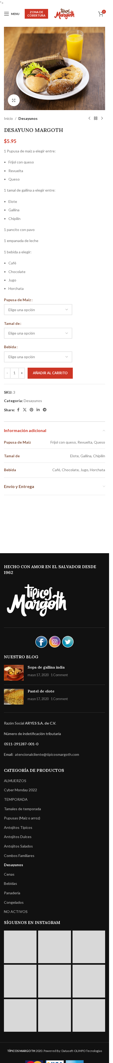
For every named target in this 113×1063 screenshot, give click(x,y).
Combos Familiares (19, 855)
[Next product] (102, 118)
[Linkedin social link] (38, 409)
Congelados (14, 902)
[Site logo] (64, 13)
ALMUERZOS (15, 780)
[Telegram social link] (44, 409)
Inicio (8, 118)
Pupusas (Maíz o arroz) (22, 818)
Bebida (10, 347)
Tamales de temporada (22, 809)
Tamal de (12, 323)
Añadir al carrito (50, 373)
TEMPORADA (16, 799)
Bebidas (10, 883)
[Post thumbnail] (14, 673)
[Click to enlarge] (14, 100)
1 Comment (59, 675)
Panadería (12, 893)
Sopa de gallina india (46, 667)
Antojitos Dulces (18, 836)
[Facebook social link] (18, 409)
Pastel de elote (41, 691)
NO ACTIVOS (16, 911)
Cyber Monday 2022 (20, 790)
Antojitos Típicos (18, 827)
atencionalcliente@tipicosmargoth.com (46, 754)
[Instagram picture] (20, 947)
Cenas (9, 874)
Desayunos (28, 118)
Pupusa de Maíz (17, 299)
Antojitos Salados (18, 846)
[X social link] (24, 409)
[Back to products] (96, 118)
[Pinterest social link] (31, 409)
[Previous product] (89, 118)
